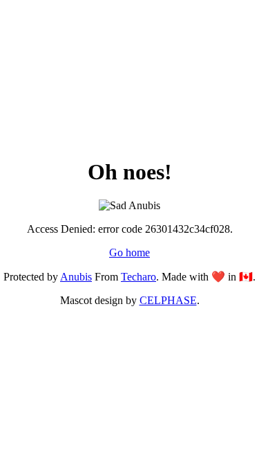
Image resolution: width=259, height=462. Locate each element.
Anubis (76, 277)
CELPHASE (168, 300)
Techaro (138, 277)
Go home (129, 252)
